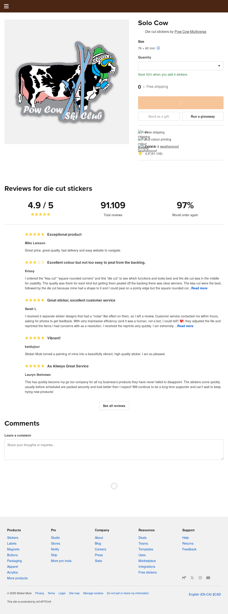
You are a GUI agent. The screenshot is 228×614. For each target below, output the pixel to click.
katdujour (32, 346)
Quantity (144, 57)
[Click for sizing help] (158, 48)
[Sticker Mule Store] (184, 577)
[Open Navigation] (6, 6)
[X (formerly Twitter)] (192, 577)
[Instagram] (200, 577)
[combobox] (181, 65)
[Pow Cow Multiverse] (140, 32)
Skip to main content (3, 3)
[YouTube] (208, 577)
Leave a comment (17, 435)
